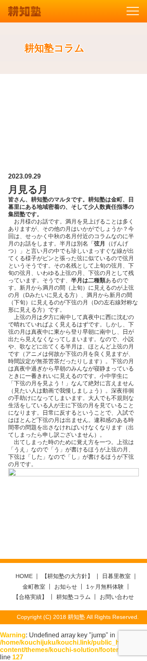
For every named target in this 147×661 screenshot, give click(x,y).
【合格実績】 (30, 597)
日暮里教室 (116, 576)
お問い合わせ (117, 597)
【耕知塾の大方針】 (67, 576)
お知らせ (65, 586)
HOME (24, 576)
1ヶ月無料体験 (105, 586)
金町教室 (33, 586)
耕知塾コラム (73, 597)
